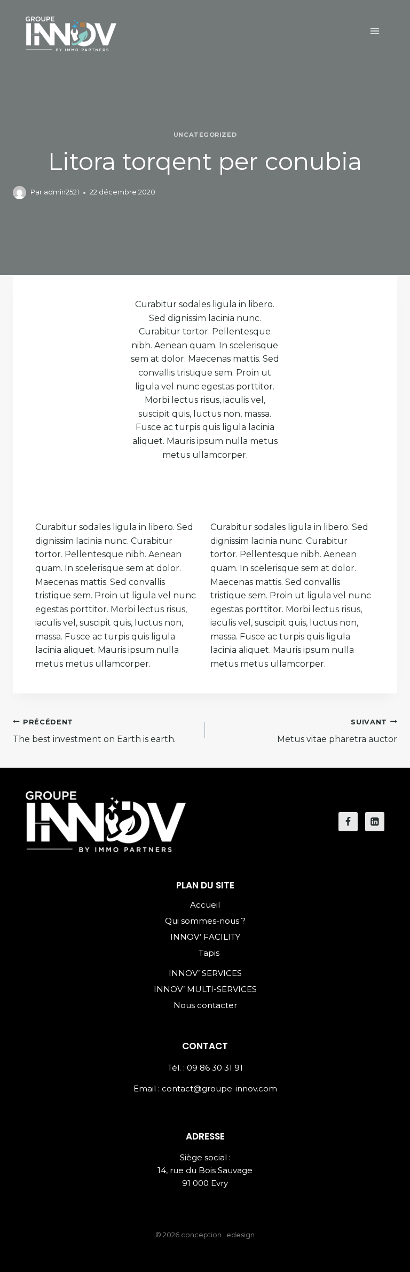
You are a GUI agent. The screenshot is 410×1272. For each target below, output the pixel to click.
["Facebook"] (348, 821)
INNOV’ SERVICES (205, 973)
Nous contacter (205, 1005)
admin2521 (61, 192)
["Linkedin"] (374, 821)
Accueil (205, 905)
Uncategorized (205, 134)
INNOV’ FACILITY (205, 937)
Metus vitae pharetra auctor (337, 731)
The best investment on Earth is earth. (94, 731)
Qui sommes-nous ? (205, 921)
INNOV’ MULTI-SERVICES (205, 989)
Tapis (209, 953)
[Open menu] (374, 30)
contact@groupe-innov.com (219, 1088)
